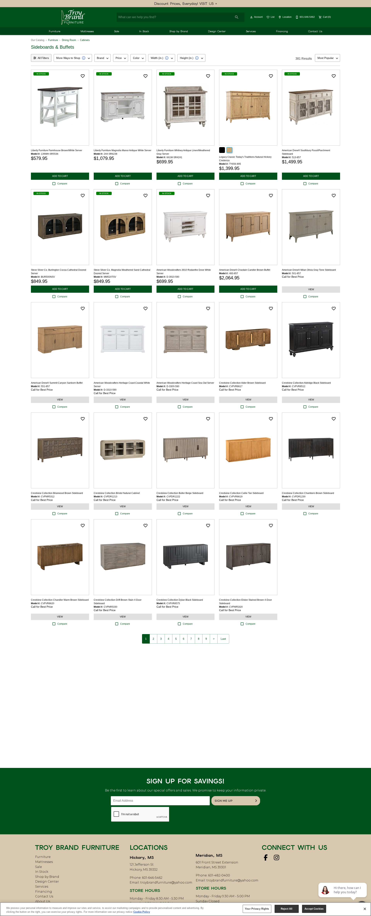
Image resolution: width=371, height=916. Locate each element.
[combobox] (73, 58)
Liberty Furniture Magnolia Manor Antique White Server (122, 150)
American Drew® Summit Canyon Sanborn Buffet (57, 383)
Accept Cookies (314, 908)
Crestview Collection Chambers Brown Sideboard (308, 493)
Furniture (54, 31)
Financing (282, 31)
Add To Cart (60, 176)
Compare (62, 183)
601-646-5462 (152, 878)
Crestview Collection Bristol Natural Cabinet (117, 493)
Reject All (286, 908)
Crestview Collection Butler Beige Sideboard (180, 493)
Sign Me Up (223, 800)
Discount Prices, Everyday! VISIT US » (185, 3)
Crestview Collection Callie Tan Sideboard (241, 493)
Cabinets (85, 40)
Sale (116, 31)
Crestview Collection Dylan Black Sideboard (180, 600)
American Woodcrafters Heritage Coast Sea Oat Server (185, 383)
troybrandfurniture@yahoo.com (166, 882)
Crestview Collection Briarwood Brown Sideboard (57, 493)
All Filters (43, 57)
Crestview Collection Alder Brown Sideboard (242, 383)
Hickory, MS (142, 857)
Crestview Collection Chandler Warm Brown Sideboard (60, 600)
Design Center (217, 31)
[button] (251, 17)
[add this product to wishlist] (82, 76)
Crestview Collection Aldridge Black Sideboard (306, 383)
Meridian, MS (209, 855)
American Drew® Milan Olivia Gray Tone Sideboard (309, 270)
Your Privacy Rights (257, 908)
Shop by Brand (178, 31)
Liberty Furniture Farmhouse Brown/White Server (56, 150)
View (311, 289)
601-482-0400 (219, 875)
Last (223, 638)
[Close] (365, 909)
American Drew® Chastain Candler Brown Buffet (244, 270)
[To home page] (73, 17)
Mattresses (87, 31)
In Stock (144, 31)
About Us (42, 901)
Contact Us (315, 31)
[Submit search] (237, 17)
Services (251, 31)
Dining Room (69, 40)
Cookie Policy (141, 911)
